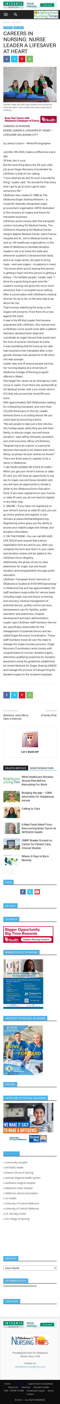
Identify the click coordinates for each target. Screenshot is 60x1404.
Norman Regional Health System (22, 1177)
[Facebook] (6, 59)
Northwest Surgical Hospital (20, 1182)
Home (6, 22)
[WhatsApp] (29, 59)
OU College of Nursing (17, 1218)
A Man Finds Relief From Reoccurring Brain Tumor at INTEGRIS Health (39, 828)
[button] (5, 14)
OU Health (10, 1198)
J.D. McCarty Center (15, 1213)
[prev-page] (5, 872)
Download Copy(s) (35, 1390)
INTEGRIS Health (14, 1167)
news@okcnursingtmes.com (30, 1366)
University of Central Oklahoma (22, 1203)
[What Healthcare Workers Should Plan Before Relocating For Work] (11, 780)
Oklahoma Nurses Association (21, 1193)
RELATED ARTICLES (15, 768)
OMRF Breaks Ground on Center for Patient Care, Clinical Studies (37, 844)
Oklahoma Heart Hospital (18, 1188)
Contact (30, 1394)
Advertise (25, 1387)
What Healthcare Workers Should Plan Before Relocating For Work (38, 780)
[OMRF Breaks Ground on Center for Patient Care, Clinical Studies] (11, 844)
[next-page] (11, 872)
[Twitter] (14, 59)
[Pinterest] (22, 59)
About (51, 1390)
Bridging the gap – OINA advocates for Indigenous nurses (38, 796)
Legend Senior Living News (40, 1383)
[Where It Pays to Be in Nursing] (11, 860)
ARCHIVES (18, 27)
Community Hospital (16, 1162)
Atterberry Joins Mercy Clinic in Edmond (15, 717)
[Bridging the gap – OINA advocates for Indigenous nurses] (11, 796)
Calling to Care (31, 808)
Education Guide (41, 1387)
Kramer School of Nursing (19, 1172)
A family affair (49, 715)
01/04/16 (16, 22)
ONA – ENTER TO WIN (14, 1390)
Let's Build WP (30, 751)
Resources (13, 1387)
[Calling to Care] (11, 812)
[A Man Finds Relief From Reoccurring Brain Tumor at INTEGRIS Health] (11, 828)
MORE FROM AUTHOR (41, 768)
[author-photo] (30, 747)
